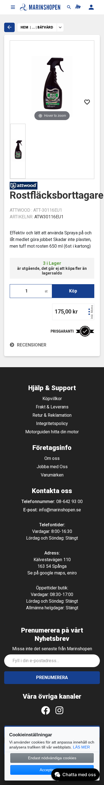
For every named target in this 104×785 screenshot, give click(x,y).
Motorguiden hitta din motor (52, 431)
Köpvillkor (52, 398)
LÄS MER (81, 747)
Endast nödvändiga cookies (52, 758)
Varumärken (52, 475)
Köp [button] (73, 291)
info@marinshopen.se (60, 509)
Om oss (52, 458)
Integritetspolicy (52, 423)
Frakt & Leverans (52, 407)
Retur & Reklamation (52, 415)
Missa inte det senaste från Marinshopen (52, 648)
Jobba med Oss (52, 466)
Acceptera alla (52, 770)
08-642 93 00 (69, 501)
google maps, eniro (58, 573)
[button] (12, 7)
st (46, 291)
